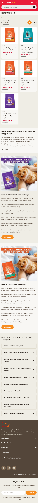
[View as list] (34, 22)
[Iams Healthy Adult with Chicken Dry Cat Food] (9, 35)
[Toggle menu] (2, 2)
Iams (3, 45)
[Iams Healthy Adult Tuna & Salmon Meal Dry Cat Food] (9, 68)
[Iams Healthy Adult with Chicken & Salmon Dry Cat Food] (28, 68)
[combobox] (19, 7)
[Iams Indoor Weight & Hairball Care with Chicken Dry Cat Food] (28, 35)
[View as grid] (29, 22)
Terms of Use (25, 497)
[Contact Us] (28, 2)
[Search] (34, 7)
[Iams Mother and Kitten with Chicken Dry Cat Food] (9, 101)
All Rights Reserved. (31, 474)
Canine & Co (20, 474)
